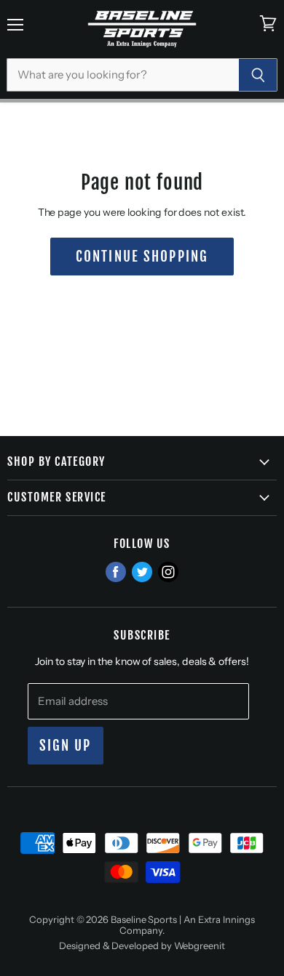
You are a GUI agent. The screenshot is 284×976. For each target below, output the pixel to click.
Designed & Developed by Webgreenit (142, 945)
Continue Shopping (142, 256)
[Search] (258, 75)
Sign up (65, 745)
